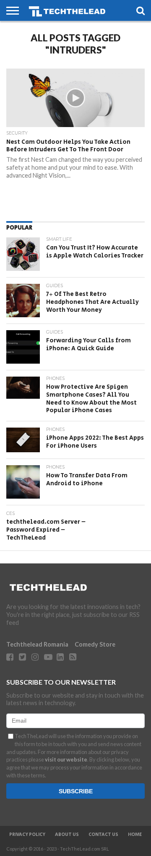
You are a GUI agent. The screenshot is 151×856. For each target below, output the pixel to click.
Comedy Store (95, 644)
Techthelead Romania (37, 644)
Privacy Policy (27, 834)
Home (135, 834)
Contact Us (103, 834)
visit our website (66, 759)
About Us (67, 834)
